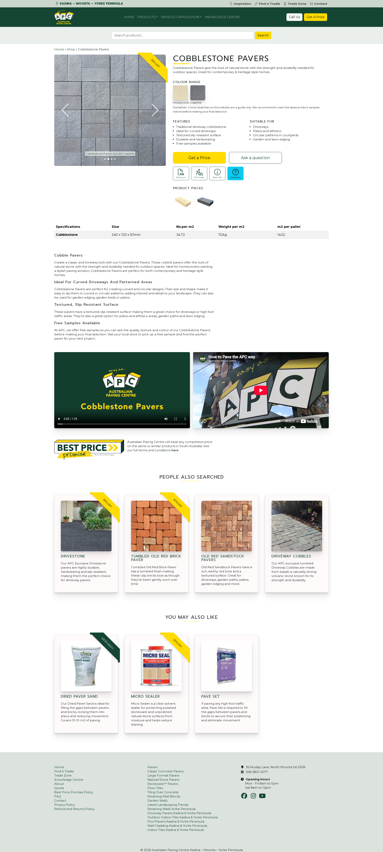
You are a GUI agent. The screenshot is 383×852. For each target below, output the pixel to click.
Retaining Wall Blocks (163, 796)
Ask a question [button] (255, 157)
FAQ (57, 796)
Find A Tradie (269, 4)
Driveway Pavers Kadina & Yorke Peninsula (179, 813)
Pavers (152, 767)
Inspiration (242, 4)
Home (129, 17)
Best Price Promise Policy (73, 792)
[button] (65, 110)
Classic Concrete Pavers (165, 771)
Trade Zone (297, 4)
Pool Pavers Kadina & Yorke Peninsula (175, 821)
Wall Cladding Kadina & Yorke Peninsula (177, 826)
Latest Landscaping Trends (167, 805)
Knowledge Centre (222, 17)
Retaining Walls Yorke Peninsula (171, 809)
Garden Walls (157, 800)
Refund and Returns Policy (74, 809)
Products (146, 17)
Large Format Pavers (163, 775)
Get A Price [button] (316, 17)
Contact (320, 4)
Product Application (180, 17)
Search (263, 35)
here (175, 450)
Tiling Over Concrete (163, 792)
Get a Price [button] (199, 157)
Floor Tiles (155, 788)
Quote (59, 788)
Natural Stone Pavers (163, 779)
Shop (71, 49)
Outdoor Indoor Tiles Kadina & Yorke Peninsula (182, 817)
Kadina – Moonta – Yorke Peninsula (91, 3)
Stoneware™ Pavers (162, 784)
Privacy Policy (64, 805)
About (59, 784)
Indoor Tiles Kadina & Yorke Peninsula (175, 830)
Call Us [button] (294, 17)
